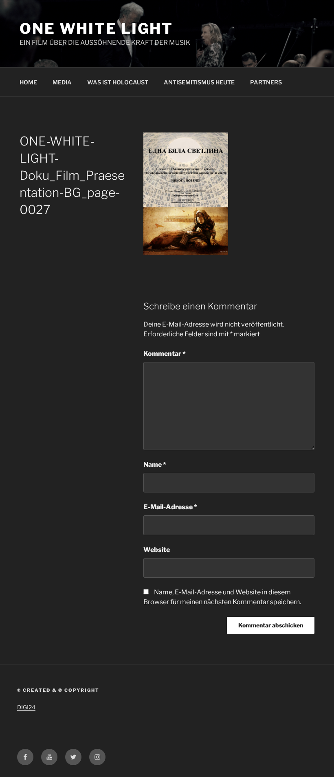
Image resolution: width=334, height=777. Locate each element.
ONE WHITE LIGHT (96, 29)
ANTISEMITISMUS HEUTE (199, 82)
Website (156, 550)
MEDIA (62, 82)
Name (154, 464)
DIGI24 (26, 707)
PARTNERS (266, 82)
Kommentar (164, 354)
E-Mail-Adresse (170, 507)
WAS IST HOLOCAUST (117, 82)
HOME (28, 82)
